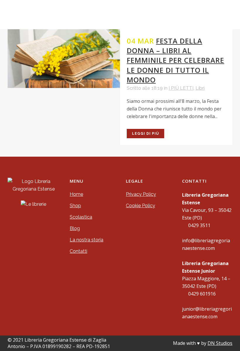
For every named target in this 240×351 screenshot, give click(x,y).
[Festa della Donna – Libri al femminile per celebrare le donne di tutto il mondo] (64, 58)
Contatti (78, 251)
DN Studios (220, 343)
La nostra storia (86, 240)
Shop (75, 205)
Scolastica (81, 217)
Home (76, 194)
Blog (75, 228)
